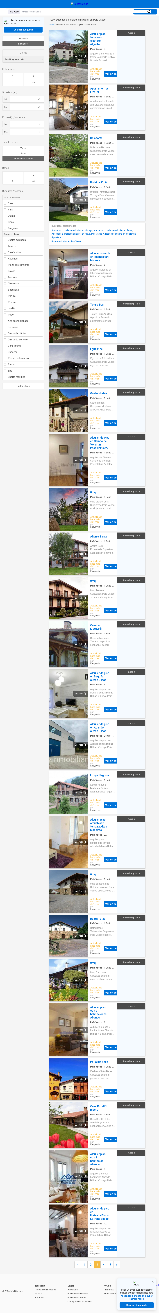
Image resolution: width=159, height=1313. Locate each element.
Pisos (23, 153)
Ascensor (13, 258)
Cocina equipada (17, 239)
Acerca (38, 1293)
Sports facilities (16, 376)
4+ (33, 82)
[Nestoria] (79, 3)
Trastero (12, 277)
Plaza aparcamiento (18, 264)
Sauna (11, 364)
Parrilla (12, 296)
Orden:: (23, 53)
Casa (10, 203)
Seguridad (13, 289)
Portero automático (18, 358)
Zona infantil (14, 345)
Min (6, 99)
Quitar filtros (23, 386)
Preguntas (109, 1289)
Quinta (11, 215)
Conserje (13, 352)
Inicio (51, 24)
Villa (10, 209)
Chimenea (13, 283)
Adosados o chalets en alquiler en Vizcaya (72, 230)
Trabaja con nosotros (45, 1289)
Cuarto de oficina (17, 333)
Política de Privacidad (78, 1293)
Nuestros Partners (113, 1293)
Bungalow (13, 228)
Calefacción (14, 252)
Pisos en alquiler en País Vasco (67, 241)
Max (6, 107)
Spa (10, 370)
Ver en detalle (113, 73)
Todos (23, 148)
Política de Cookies (77, 1297)
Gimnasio (13, 327)
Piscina (12, 302)
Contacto (39, 1297)
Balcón (11, 271)
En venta (23, 38)
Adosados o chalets (23, 158)
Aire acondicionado (18, 320)
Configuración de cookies (80, 1301)
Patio (11, 314)
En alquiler (23, 43)
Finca (11, 222)
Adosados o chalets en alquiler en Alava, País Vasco (77, 234)
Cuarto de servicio (18, 339)
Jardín (11, 308)
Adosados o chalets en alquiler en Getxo (112, 230)
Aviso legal (73, 1289)
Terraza (12, 246)
